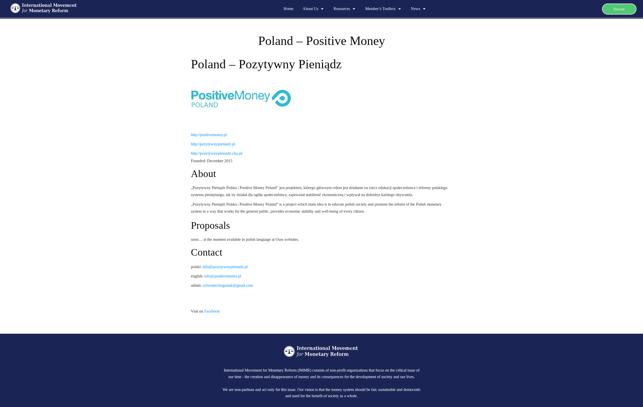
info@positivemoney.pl (222, 276)
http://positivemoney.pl (209, 135)
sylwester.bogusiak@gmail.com (228, 285)
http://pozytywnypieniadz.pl (213, 144)
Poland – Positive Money (321, 41)
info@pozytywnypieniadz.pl (225, 267)
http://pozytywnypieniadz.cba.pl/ (217, 153)
